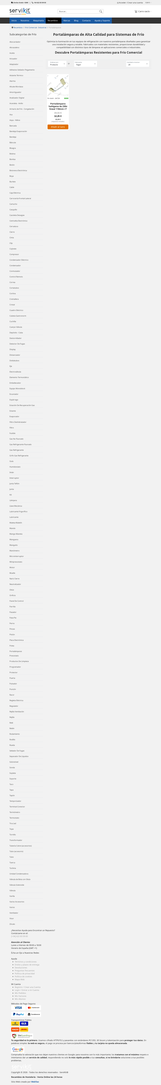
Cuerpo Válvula (16, 327)
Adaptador (14, 64)
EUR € (148, 3)
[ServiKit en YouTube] (12, 955)
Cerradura (14, 226)
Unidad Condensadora (19, 874)
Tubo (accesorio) (16, 851)
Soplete (13, 773)
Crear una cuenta (135, 2)
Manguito (14, 545)
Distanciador (15, 355)
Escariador (14, 394)
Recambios (53, 20)
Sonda (12, 767)
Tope (12, 829)
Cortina (13, 293)
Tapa (11, 790)
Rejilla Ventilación (17, 711)
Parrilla (12, 606)
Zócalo (12, 924)
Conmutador (15, 271)
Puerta (12, 678)
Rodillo (12, 739)
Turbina (13, 868)
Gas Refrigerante (17, 450)
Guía (11, 461)
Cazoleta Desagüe (17, 215)
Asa (11, 114)
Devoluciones (21, 967)
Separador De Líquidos (19, 756)
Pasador (13, 612)
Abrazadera (14, 47)
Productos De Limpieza (19, 661)
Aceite (12, 53)
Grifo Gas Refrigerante (19, 455)
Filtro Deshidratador (18, 422)
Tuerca (12, 862)
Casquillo (13, 209)
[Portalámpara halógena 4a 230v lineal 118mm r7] (58, 85)
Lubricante (14, 517)
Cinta (12, 237)
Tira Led (13, 823)
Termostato (14, 818)
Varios (12, 907)
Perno (12, 623)
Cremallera (14, 299)
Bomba (12, 159)
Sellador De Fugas (17, 751)
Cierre (12, 232)
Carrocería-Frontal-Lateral (20, 198)
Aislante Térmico (16, 75)
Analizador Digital (17, 98)
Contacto (86, 20)
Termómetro (15, 812)
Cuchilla (13, 321)
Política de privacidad (25, 973)
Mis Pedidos (20, 993)
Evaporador (14, 416)
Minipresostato (16, 562)
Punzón (13, 689)
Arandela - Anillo (16, 103)
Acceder (122, 2)
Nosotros (25, 20)
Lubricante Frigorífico (18, 511)
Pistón (12, 634)
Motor (12, 567)
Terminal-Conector (17, 806)
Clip (11, 243)
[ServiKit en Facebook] (11, 955)
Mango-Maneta (16, 534)
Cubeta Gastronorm (18, 316)
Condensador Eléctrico (19, 260)
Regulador (14, 706)
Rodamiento (15, 734)
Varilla (12, 896)
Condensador (15, 265)
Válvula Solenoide (17, 885)
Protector (14, 672)
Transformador (16, 840)
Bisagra (13, 148)
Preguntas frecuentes (25, 970)
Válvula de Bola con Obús (20, 879)
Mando (12, 528)
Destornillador (16, 338)
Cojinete (13, 249)
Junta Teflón (14, 483)
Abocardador (15, 42)
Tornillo (13, 834)
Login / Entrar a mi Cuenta (27, 990)
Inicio (14, 20)
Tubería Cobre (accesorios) (21, 846)
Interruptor (14, 478)
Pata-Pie (13, 618)
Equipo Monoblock (17, 388)
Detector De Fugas (17, 344)
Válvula (12, 890)
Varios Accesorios (17, 901)
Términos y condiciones (26, 961)
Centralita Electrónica (18, 221)
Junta (12, 489)
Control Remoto (16, 276)
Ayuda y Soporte (102, 20)
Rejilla (12, 717)
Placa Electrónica (17, 640)
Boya (12, 176)
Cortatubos (14, 288)
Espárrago (14, 400)
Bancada (13, 126)
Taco (11, 784)
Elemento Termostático (19, 377)
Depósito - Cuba (16, 332)
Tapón (12, 795)
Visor (12, 918)
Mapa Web (20, 979)
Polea (12, 646)
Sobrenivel (14, 762)
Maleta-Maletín (16, 523)
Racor (12, 695)
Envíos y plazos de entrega (27, 964)
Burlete (13, 181)
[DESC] (68, 64)
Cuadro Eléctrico (16, 310)
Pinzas (12, 629)
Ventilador (14, 913)
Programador (15, 667)
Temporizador (15, 801)
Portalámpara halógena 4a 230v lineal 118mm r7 (58, 106)
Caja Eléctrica (15, 193)
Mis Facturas (20, 996)
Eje (11, 366)
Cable (12, 187)
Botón (12, 165)
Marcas (66, 20)
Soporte (13, 778)
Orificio (13, 595)
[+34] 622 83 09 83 (19, 936)
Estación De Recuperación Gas (22, 405)
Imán (12, 472)
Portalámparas (16, 651)
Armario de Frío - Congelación (22, 109)
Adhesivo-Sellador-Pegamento (22, 70)
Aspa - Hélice (15, 120)
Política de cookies (23, 976)
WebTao (35, 1081)
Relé (11, 723)
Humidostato (15, 467)
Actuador (13, 58)
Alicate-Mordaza (16, 86)
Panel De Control (17, 601)
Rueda (12, 745)
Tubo (12, 857)
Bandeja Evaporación (18, 131)
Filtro (12, 427)
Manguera (14, 539)
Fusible (12, 433)
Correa (12, 282)
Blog (76, 20)
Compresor (14, 254)
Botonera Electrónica (18, 170)
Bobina (12, 153)
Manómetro (14, 550)
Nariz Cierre (14, 578)
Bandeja (13, 137)
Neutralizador (15, 584)
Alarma (12, 81)
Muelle (12, 573)
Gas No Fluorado (16, 439)
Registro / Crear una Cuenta (27, 987)
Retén (12, 728)
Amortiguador (15, 92)
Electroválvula (15, 372)
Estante (13, 411)
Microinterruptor (17, 556)
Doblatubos (14, 360)
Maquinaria (38, 20)
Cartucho (13, 204)
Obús (12, 590)
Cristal (12, 304)
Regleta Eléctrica (16, 700)
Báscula (13, 142)
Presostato (14, 655)
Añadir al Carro (58, 127)
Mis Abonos (20, 999)
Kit (11, 495)
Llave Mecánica (16, 506)
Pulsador (13, 683)
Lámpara (13, 500)
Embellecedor (15, 383)
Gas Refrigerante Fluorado (21, 444)
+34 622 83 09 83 (40, 3)
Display (13, 349)
